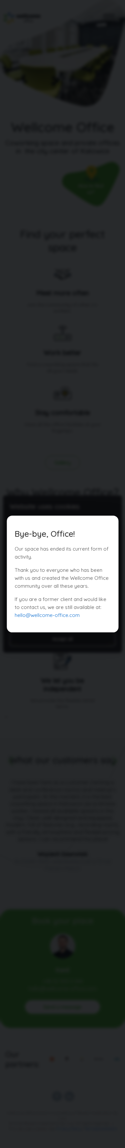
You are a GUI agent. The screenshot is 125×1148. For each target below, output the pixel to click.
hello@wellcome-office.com (47, 615)
